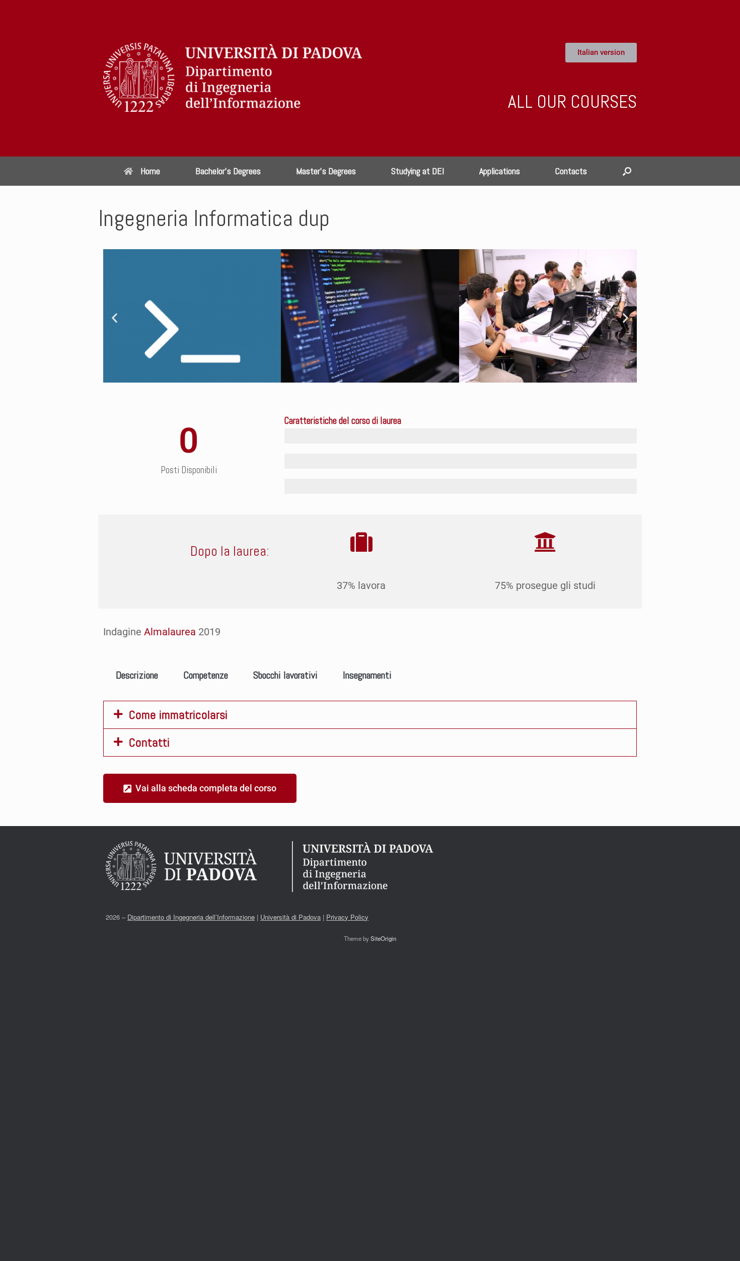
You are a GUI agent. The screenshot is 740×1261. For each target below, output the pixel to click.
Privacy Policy (347, 917)
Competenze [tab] (205, 675)
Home (150, 171)
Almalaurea (170, 632)
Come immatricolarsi (178, 714)
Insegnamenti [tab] (367, 675)
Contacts (571, 171)
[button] (627, 171)
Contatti (149, 742)
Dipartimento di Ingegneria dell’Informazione (191, 917)
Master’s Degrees (326, 171)
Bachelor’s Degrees (228, 171)
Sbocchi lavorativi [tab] (285, 675)
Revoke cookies (488, 1243)
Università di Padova (290, 917)
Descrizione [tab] (137, 675)
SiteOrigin (383, 938)
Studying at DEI (417, 171)
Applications (499, 171)
